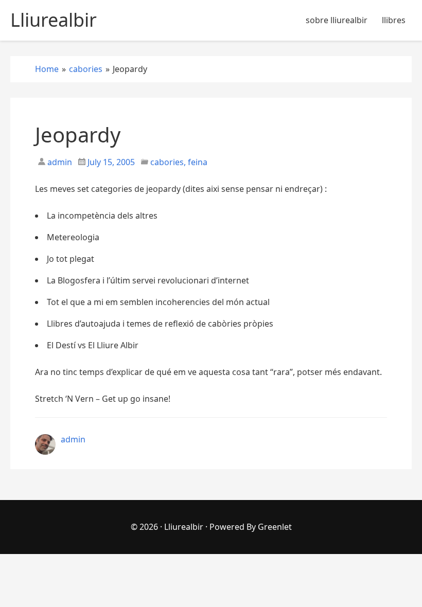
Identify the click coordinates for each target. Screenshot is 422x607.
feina (197, 162)
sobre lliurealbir (336, 20)
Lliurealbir (183, 526)
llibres (394, 20)
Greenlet (275, 526)
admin (58, 162)
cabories (167, 162)
